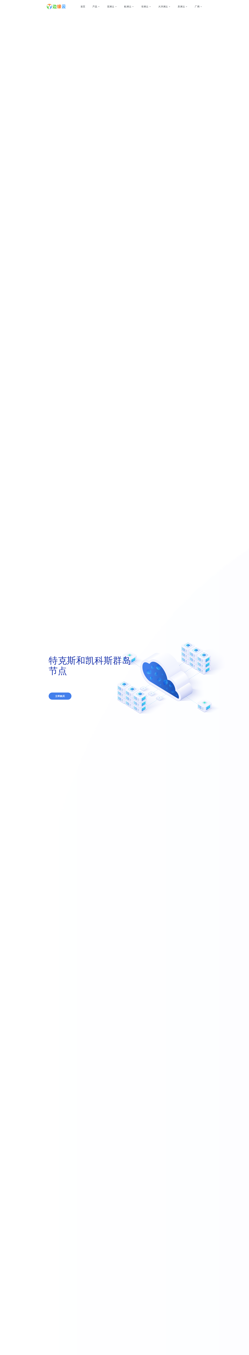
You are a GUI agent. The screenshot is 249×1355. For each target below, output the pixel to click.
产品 (94, 6)
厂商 (197, 6)
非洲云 (144, 6)
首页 (83, 6)
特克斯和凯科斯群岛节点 (90, 665)
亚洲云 (110, 6)
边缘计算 (58, 683)
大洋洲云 (163, 6)
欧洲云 (127, 6)
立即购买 (60, 696)
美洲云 (181, 6)
